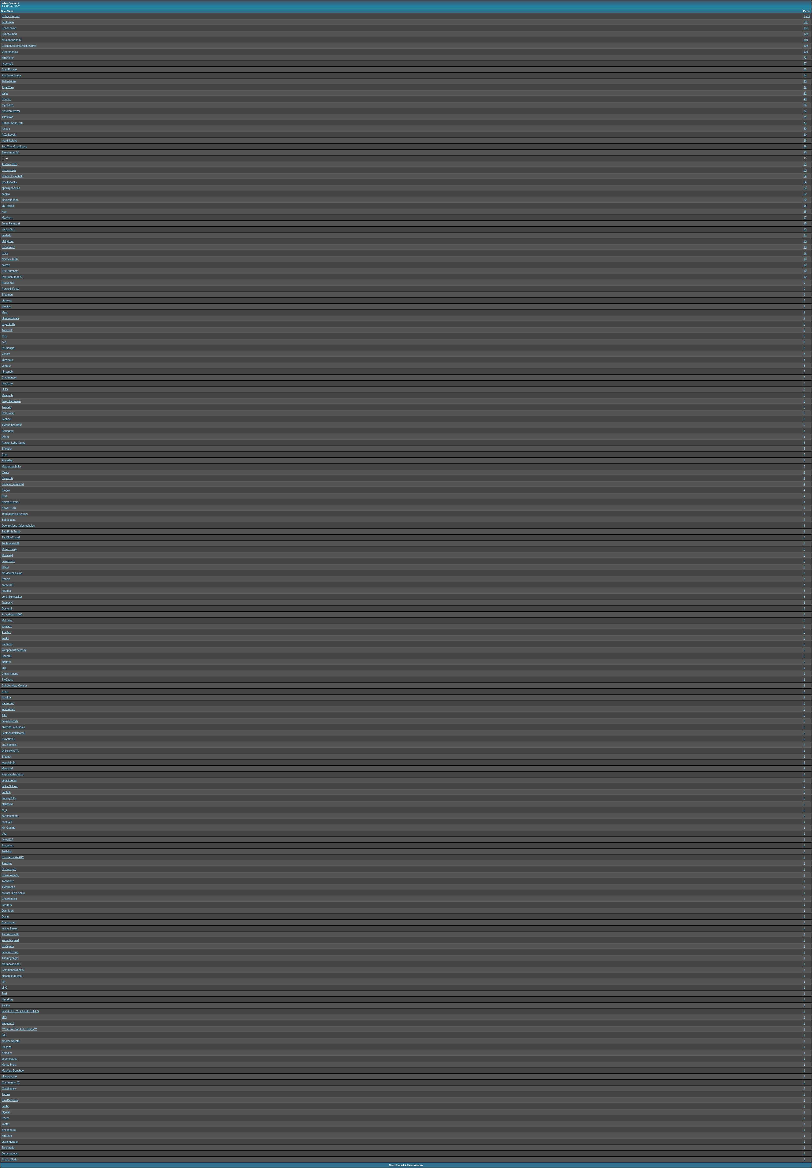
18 (805, 205)
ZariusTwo (8, 703)
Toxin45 (6, 407)
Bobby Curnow (10, 16)
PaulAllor (7, 460)
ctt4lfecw (7, 804)
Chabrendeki (9, 898)
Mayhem (7, 217)
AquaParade (9, 69)
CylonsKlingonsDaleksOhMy (19, 45)
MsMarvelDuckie (12, 573)
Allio (4, 715)
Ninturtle (7, 1135)
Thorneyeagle (10, 958)
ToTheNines (9, 81)
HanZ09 (6, 656)
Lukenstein (8, 561)
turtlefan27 (8, 247)
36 (805, 105)
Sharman (7, 294)
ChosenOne (9, 28)
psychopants (9, 1058)
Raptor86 (7, 478)
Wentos (6, 306)
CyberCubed (9, 34)
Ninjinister (8, 57)
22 (805, 188)
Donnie (6, 579)
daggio (6, 193)
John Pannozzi (11, 223)
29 (805, 134)
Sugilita (6, 697)
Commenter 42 (11, 1082)
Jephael (6, 419)
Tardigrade (8, 1147)
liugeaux (7, 626)
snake (5, 638)
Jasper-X (7, 602)
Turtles (6, 1094)
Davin (5, 916)
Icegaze (6, 1046)
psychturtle (8, 324)
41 (805, 93)
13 (805, 241)
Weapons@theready (14, 650)
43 (805, 81)
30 (805, 128)
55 (805, 69)
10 (805, 259)
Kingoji (6, 490)
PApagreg (8, 430)
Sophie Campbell (12, 176)
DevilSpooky (9, 182)
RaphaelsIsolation (12, 774)
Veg (4, 833)
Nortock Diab (10, 259)
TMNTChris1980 (12, 424)
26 (805, 140)
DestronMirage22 (12, 276)
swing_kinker (10, 928)
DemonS (7, 608)
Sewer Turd (9, 507)
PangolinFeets (10, 288)
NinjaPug (7, 999)
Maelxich (7, 395)
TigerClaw (8, 87)
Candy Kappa (10, 673)
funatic (6, 128)
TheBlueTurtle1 (11, 537)
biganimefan (9, 780)
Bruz (4, 496)
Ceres (5, 472)
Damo (5, 567)
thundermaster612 (13, 857)
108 (806, 45)
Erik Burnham (10, 270)
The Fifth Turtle (11, 531)
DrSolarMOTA (10, 750)
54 (805, 75)
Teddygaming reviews (15, 513)
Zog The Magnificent (14, 146)
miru (4, 336)
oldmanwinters (10, 318)
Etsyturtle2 (8, 738)
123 (806, 34)
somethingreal (10, 940)
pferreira (7, 300)
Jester (5, 1123)
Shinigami (8, 946)
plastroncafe (9, 1076)
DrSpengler (8, 347)
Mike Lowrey (9, 549)
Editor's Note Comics (14, 685)
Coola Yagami (10, 875)
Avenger (7, 863)
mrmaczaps (9, 170)
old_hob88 (8, 205)
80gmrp (6, 661)
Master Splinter (11, 1041)
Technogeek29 (10, 543)
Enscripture (9, 1129)
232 (806, 22)
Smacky (7, 1052)
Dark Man (8, 910)
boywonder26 (10, 721)
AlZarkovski (9, 134)
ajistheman (8, 709)
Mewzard (7, 768)
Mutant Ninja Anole (13, 892)
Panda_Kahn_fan (12, 122)
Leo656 (6, 792)
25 (805, 152)
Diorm (5, 436)
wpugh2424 (8, 762)
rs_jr (4, 810)
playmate (7, 359)
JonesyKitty (9, 798)
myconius (8, 105)
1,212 (807, 16)
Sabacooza (8, 519)
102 (806, 51)
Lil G (4, 987)
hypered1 (7, 63)
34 (805, 116)
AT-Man (6, 632)
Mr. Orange (8, 827)
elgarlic (6, 1112)
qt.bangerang (10, 1141)
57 (805, 63)
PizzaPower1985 (12, 614)
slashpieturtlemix (12, 975)
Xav (4, 211)
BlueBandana (10, 1100)
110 (806, 39)
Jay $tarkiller (9, 744)
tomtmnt (7, 904)
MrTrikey (7, 620)
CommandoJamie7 (13, 969)
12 (805, 253)
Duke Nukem (10, 786)
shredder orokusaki (13, 727)
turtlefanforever (11, 111)
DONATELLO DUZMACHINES (20, 1011)
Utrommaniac (10, 51)
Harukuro (7, 383)
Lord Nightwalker (12, 596)
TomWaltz (8, 881)
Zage (5, 93)
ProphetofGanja (11, 75)
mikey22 (7, 821)
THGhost (7, 679)
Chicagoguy (9, 1088)
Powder (6, 99)
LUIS (5, 389)
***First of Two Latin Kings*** (19, 1029)
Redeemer (8, 282)
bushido (6, 235)
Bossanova (8, 922)
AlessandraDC (10, 152)
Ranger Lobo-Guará (13, 442)
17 (805, 217)
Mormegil (7, 555)
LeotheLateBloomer (13, 733)
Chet (4, 454)
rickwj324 (7, 839)
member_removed (13, 484)
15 (805, 223)
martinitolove (9, 140)
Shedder (7, 448)
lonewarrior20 (10, 199)
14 (805, 235)
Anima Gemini (10, 502)
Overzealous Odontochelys (18, 525)
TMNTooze (8, 887)
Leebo (5, 1106)
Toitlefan (7, 851)
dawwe (6, 265)
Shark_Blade (9, 1159)
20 (805, 193)
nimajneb (7, 371)
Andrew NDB (9, 164)
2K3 (4, 1017)
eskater (6, 365)
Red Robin (8, 413)
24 (805, 176)
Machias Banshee (13, 1070)
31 (805, 122)
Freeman (7, 644)
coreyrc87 (8, 584)
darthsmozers (10, 815)
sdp (4, 667)
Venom (6, 353)
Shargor (6, 756)
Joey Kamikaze (11, 401)
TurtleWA (7, 116)
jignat (5, 691)
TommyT (7, 330)
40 (805, 99)
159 (806, 28)
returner (6, 590)
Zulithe (6, 1005)
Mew (4, 312)
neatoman (8, 22)
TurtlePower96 (10, 934)
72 (805, 57)
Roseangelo (9, 869)
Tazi (4, 993)
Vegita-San (8, 229)
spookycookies (11, 188)
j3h (3, 981)
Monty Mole (9, 1064)
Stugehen (7, 845)
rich (4, 342)
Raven (6, 1118)
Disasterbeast (10, 1153)
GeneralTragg (10, 952)
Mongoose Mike (11, 466)
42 (805, 87)
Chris (5, 253)
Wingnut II (8, 1023)
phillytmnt (8, 241)
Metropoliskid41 (11, 964)
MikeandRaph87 (11, 39)
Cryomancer (9, 377)
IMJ (4, 1035)
